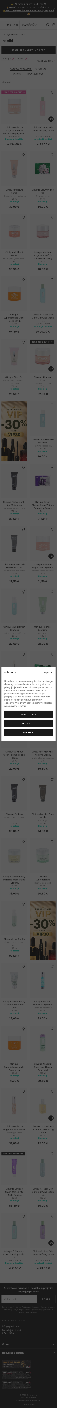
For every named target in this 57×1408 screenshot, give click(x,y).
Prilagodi (28, 723)
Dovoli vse (28, 714)
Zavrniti (28, 732)
